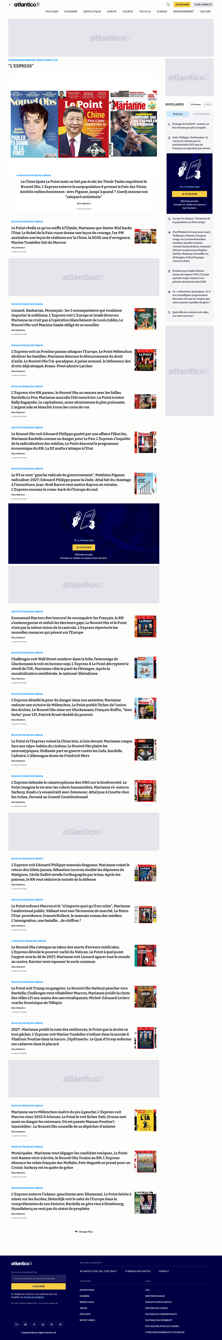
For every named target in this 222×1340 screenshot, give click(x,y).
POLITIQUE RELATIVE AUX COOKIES (162, 1326)
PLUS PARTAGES (201, 114)
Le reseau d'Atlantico (138, 1271)
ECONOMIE (70, 11)
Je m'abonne (84, 547)
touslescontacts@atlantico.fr (38, 1333)
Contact (164, 1271)
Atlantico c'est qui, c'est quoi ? (98, 1271)
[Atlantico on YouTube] (60, 1324)
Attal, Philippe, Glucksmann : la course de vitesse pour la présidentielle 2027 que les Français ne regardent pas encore (191, 143)
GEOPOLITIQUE (92, 11)
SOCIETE (128, 11)
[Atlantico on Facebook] (34, 1324)
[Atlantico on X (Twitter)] (25, 1324)
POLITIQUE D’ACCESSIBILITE (158, 1320)
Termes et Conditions (34, 1297)
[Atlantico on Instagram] (51, 1324)
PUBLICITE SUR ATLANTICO (158, 1302)
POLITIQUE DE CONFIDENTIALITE (161, 1314)
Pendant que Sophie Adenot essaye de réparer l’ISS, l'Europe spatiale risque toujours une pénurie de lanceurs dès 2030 (190, 276)
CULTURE (205, 11)
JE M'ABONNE (182, 4)
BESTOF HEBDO (87, 1320)
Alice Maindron (84, 203)
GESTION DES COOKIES (156, 1308)
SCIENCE (162, 11)
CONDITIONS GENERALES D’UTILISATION (164, 1332)
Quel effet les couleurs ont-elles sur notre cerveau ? (190, 314)
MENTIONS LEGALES (155, 1296)
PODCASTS (85, 1314)
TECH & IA (145, 11)
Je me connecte (203, 4)
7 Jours (207, 104)
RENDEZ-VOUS (87, 1302)
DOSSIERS (84, 1296)
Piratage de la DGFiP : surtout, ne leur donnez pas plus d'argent (190, 126)
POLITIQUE (52, 11)
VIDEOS (83, 1308)
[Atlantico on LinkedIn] (42, 1324)
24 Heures (196, 104)
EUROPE (112, 11)
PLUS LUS (178, 114)
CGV (147, 1290)
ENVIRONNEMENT (183, 11)
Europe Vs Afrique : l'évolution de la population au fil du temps (191, 220)
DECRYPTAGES (87, 1290)
